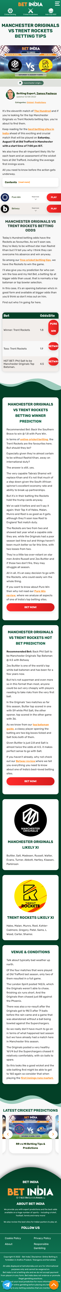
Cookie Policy (13, 1238)
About (8, 1244)
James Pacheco (46, 93)
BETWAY (53, 346)
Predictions (40, 102)
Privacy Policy (42, 1238)
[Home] (20, 83)
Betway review (26, 761)
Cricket (30, 102)
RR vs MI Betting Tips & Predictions (30, 1146)
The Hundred (42, 110)
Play (54, 197)
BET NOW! (30, 607)
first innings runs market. (37, 1078)
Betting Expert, (26, 93)
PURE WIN (53, 327)
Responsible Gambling (41, 1246)
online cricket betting (34, 439)
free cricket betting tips (35, 260)
